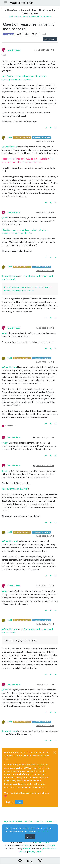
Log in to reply (50, 39)
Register (9, 802)
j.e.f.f (10, 137)
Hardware (10, 34)
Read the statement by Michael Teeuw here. (30, 16)
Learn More (42, 831)
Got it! (30, 836)
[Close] (54, 752)
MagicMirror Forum (21, 2)
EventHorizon (14, 50)
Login (18, 802)
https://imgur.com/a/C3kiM (15, 488)
